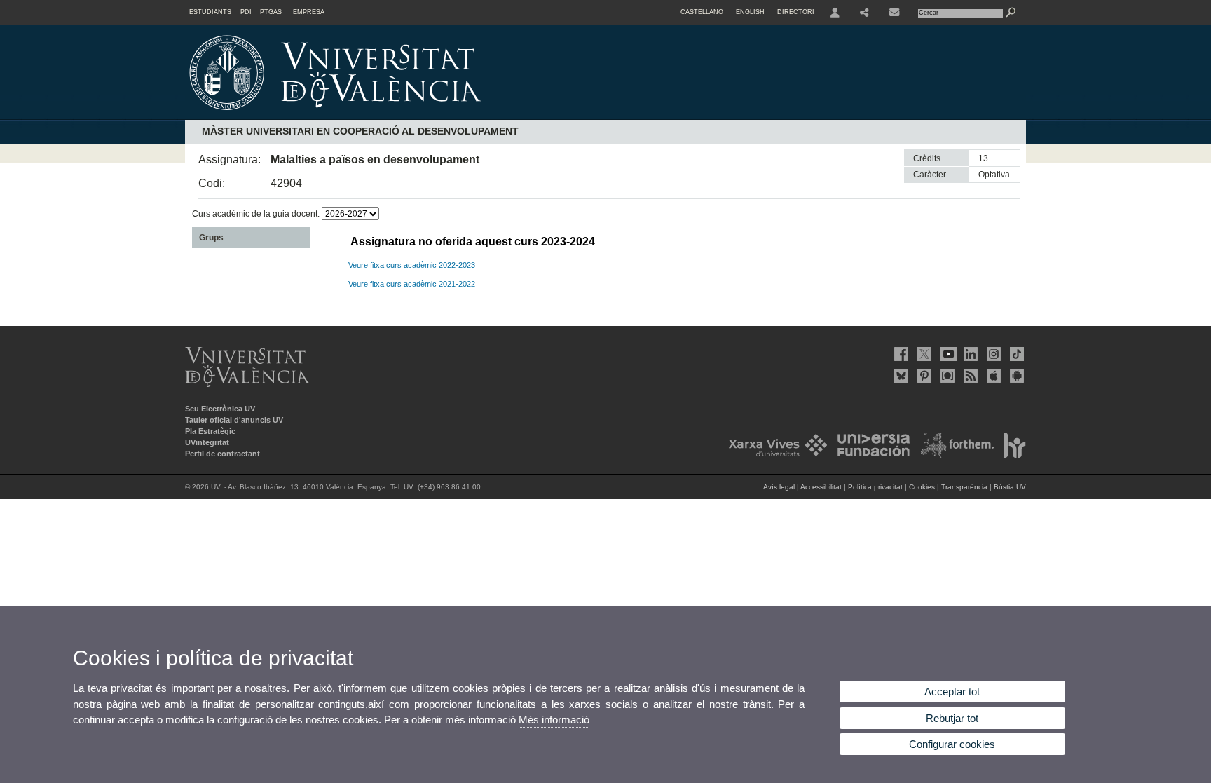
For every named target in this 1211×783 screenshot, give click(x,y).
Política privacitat (875, 487)
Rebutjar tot (952, 718)
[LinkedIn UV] (969, 354)
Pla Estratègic (210, 431)
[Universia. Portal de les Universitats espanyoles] (869, 455)
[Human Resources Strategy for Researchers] (1011, 455)
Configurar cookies (952, 744)
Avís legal (779, 487)
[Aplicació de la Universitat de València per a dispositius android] (1015, 376)
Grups (211, 238)
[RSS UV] (969, 376)
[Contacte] (895, 12)
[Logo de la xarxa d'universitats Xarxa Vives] (773, 455)
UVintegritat (207, 442)
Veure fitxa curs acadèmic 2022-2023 (411, 265)
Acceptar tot (952, 691)
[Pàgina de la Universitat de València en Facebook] (899, 354)
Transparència (964, 487)
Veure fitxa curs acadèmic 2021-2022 (411, 284)
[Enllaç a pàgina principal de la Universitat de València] (455, 115)
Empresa (308, 11)
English (750, 11)
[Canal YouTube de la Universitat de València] (946, 354)
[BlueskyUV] (899, 376)
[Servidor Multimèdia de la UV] (946, 376)
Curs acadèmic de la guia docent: (257, 214)
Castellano (701, 11)
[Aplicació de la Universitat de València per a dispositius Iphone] (992, 376)
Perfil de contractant (222, 453)
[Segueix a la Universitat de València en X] (922, 354)
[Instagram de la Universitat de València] (992, 354)
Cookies (922, 487)
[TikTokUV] (1015, 354)
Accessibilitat (821, 487)
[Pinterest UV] (922, 376)
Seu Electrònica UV (220, 408)
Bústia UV (1010, 487)
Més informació (554, 720)
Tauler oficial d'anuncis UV (234, 420)
